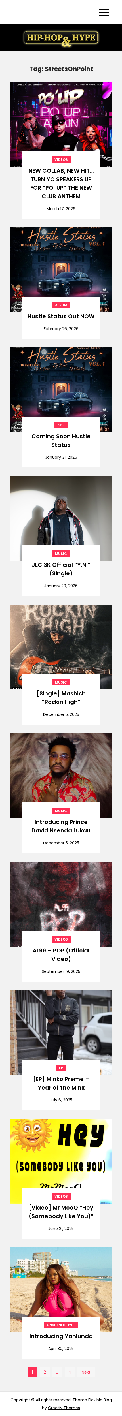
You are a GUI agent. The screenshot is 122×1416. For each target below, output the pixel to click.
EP (61, 1067)
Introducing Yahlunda (61, 1336)
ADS (61, 425)
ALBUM (61, 305)
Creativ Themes (64, 1408)
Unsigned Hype (61, 1325)
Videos (61, 159)
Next (86, 1372)
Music (61, 553)
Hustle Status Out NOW (61, 316)
